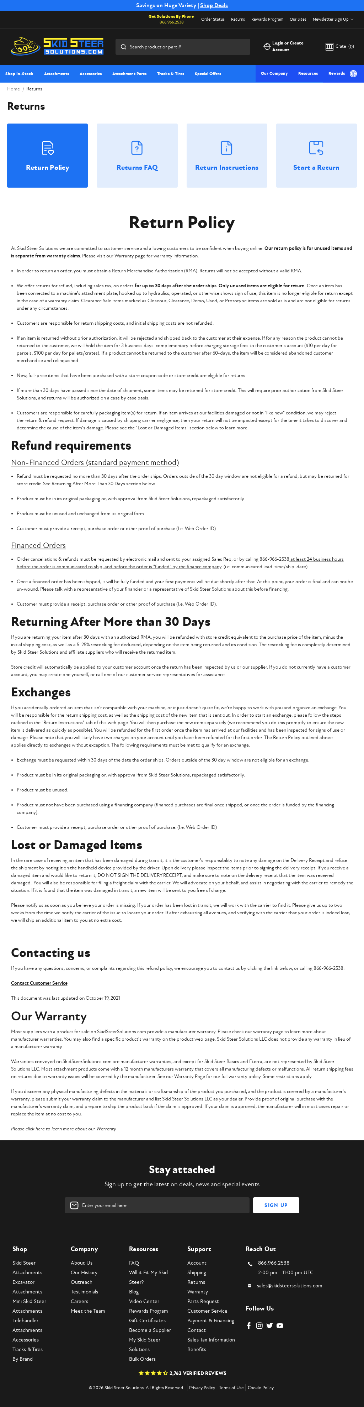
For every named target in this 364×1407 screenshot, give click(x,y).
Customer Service (207, 1311)
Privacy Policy (202, 1388)
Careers (79, 1301)
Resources (308, 73)
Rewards (336, 73)
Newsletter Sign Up (331, 19)
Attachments (56, 74)
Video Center (144, 1301)
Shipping (196, 1272)
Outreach (81, 1282)
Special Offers (208, 74)
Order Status (213, 19)
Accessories (91, 74)
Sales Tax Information (211, 1340)
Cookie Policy (261, 1388)
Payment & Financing (210, 1320)
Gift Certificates (147, 1320)
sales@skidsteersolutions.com (289, 1285)
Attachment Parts (129, 74)
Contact (196, 1330)
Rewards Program (267, 19)
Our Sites (298, 19)
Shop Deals (214, 5)
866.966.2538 (172, 22)
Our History (84, 1272)
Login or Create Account (288, 46)
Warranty (197, 1291)
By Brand (22, 1359)
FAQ (134, 1263)
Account (197, 1263)
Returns (238, 19)
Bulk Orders (142, 1359)
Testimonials (84, 1291)
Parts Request (203, 1301)
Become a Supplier (150, 1330)
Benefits (196, 1349)
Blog (134, 1291)
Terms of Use (231, 1388)
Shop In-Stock (19, 74)
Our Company (274, 73)
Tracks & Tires (170, 74)
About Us (81, 1263)
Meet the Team (88, 1311)
